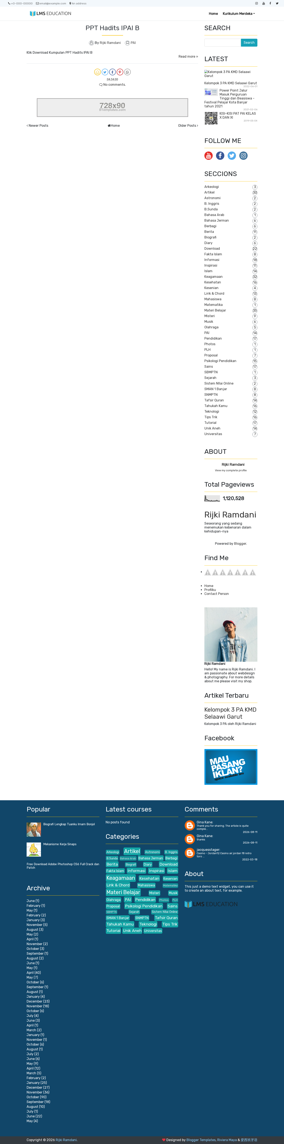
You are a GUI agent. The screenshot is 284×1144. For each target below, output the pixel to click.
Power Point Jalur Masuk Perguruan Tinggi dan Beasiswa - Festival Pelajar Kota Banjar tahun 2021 (229, 98)
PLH (207, 350)
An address (79, 3)
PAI (133, 43)
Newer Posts (38, 126)
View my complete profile (231, 470)
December (34, 1001)
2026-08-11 (250, 832)
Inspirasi (210, 265)
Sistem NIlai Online (218, 383)
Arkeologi (211, 187)
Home (213, 14)
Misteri (209, 316)
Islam (208, 271)
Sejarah (210, 378)
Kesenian (211, 288)
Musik (208, 322)
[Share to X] (105, 72)
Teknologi (211, 411)
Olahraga (211, 327)
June (31, 901)
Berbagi (210, 226)
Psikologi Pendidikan (220, 361)
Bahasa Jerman (216, 220)
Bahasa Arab (214, 215)
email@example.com (53, 3)
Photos (209, 344)
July (30, 1016)
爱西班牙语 (249, 1140)
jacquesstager (208, 850)
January (33, 920)
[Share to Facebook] (112, 72)
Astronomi (212, 198)
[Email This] (97, 72)
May (30, 910)
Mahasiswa (212, 299)
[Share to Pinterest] (120, 72)
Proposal (211, 355)
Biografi (210, 237)
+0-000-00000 (22, 3)
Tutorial (210, 423)
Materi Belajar (215, 310)
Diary (208, 243)
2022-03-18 (249, 859)
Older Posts (187, 126)
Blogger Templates (201, 1140)
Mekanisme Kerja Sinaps (60, 844)
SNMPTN (211, 395)
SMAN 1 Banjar (215, 389)
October (33, 949)
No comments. (114, 85)
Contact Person (216, 594)
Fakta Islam (213, 254)
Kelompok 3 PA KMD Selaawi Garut (230, 83)
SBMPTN (211, 372)
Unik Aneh (212, 428)
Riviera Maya (227, 1140)
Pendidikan (213, 338)
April (30, 939)
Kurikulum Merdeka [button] (237, 14)
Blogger (240, 544)
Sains (208, 367)
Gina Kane (204, 822)
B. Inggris (211, 204)
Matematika (213, 305)
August (32, 930)
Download (212, 249)
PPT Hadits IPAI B (112, 28)
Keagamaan (213, 277)
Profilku (210, 590)
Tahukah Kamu (215, 406)
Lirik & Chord (214, 293)
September (35, 953)
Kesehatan (212, 282)
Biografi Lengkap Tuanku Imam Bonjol (69, 824)
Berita (209, 232)
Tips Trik (210, 417)
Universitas (213, 434)
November (34, 925)
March (31, 1030)
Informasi (211, 260)
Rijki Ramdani (233, 464)
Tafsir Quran (214, 400)
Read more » (188, 56)
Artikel (209, 192)
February (34, 906)
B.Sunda (211, 209)
